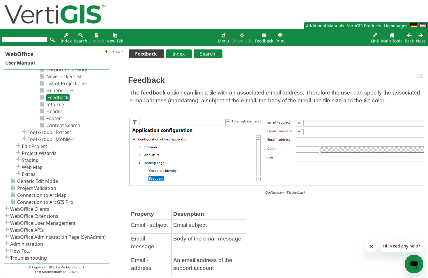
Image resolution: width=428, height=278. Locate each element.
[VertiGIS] (53, 27)
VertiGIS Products (364, 25)
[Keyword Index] (66, 37)
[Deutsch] (413, 25)
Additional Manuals (325, 25)
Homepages (395, 25)
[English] (423, 25)
